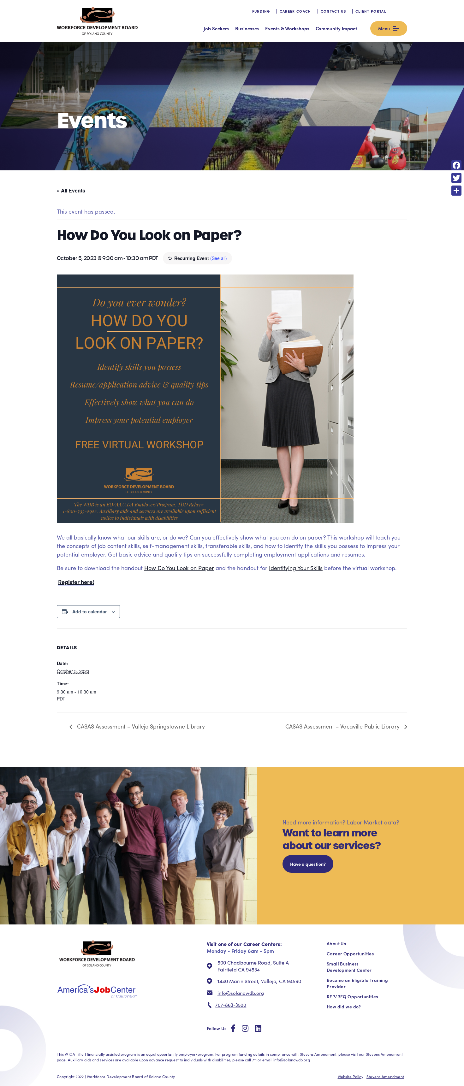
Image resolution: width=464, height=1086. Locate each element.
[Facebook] (456, 165)
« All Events (71, 190)
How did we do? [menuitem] (344, 1006)
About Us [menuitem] (336, 943)
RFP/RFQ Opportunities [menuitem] (352, 996)
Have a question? (308, 864)
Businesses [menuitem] (247, 28)
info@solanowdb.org (240, 993)
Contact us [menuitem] (333, 11)
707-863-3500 (230, 1005)
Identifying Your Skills (296, 568)
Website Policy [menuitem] (350, 1076)
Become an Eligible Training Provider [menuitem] (357, 983)
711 (254, 1059)
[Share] (456, 190)
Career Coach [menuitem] (295, 11)
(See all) (218, 258)
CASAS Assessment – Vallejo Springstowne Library (140, 726)
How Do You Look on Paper (179, 568)
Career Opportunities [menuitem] (350, 953)
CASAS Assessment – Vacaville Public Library (343, 726)
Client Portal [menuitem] (370, 11)
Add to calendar (89, 611)
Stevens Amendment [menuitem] (385, 1076)
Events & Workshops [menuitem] (287, 28)
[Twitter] (456, 178)
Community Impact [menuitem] (336, 28)
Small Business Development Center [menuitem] (349, 966)
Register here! (76, 582)
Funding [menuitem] (261, 11)
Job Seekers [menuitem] (216, 28)
